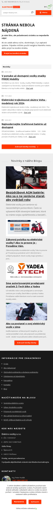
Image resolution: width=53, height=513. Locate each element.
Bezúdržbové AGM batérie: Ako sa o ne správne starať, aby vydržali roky (25, 196)
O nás (6, 364)
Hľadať (32, 12)
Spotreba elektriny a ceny (14, 403)
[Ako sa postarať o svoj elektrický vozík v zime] (26, 311)
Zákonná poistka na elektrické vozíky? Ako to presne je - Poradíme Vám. (24, 243)
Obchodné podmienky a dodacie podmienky (21, 372)
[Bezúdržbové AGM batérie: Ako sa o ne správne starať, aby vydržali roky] (26, 177)
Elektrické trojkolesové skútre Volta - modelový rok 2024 (24, 101)
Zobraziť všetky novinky (25, 147)
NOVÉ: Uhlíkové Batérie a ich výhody (18, 420)
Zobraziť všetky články (26, 343)
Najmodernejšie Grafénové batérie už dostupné (24, 126)
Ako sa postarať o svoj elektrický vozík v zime (25, 325)
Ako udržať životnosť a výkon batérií (18, 416)
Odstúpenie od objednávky (14, 376)
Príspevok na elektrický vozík (15, 411)
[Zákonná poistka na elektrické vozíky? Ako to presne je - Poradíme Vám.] (26, 227)
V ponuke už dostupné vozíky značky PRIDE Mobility (24, 77)
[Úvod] (11, 6)
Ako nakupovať (10, 368)
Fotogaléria (8, 380)
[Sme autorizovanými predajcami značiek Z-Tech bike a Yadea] (26, 271)
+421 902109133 (10, 2)
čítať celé (29, 88)
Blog (5, 389)
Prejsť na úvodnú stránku (15, 53)
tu (36, 508)
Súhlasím (35, 502)
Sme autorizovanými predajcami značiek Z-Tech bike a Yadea (25, 285)
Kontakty (7, 385)
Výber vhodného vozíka (13, 407)
